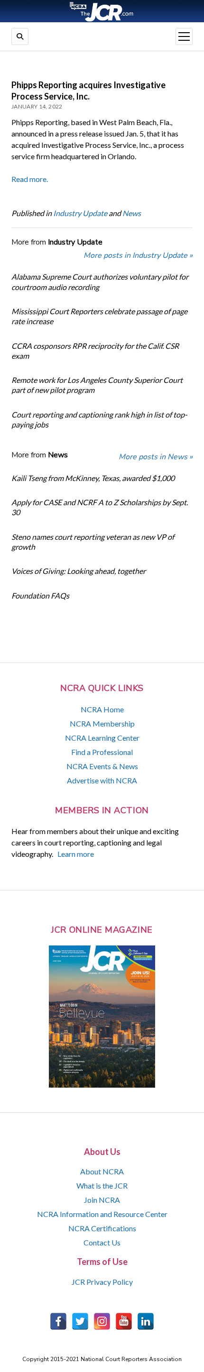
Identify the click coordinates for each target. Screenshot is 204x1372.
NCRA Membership (102, 723)
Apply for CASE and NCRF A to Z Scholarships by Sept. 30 (99, 507)
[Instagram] (102, 1321)
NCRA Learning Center (102, 737)
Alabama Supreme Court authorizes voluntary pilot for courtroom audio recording (99, 281)
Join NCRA (102, 1199)
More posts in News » (156, 457)
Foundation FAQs (40, 595)
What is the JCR (102, 1185)
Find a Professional (102, 751)
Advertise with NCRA (102, 780)
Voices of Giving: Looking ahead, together (78, 570)
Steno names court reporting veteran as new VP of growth (92, 541)
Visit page (102, 11)
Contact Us (102, 1242)
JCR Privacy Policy (102, 1281)
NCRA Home (102, 709)
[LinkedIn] (145, 1321)
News (131, 213)
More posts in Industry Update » (138, 255)
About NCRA (102, 1171)
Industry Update (80, 213)
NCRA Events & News (102, 766)
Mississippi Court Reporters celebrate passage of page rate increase (99, 316)
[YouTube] (123, 1321)
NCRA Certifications (102, 1228)
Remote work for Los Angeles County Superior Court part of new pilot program (97, 384)
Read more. (29, 178)
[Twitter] (80, 1321)
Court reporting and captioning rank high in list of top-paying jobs (99, 419)
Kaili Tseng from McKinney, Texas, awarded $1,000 (93, 477)
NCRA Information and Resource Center (102, 1213)
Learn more (75, 853)
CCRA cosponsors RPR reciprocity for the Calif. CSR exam (95, 350)
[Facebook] (58, 1321)
